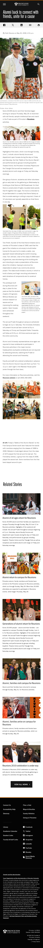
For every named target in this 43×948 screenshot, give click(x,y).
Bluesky (28, 852)
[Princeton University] (11, 931)
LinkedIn (29, 844)
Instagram (29, 835)
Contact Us (7, 805)
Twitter (28, 831)
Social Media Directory (30, 857)
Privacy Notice (36, 941)
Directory (6, 813)
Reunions (9, 378)
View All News (21, 784)
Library (5, 827)
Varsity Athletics (28, 813)
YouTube (29, 848)
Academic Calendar (10, 831)
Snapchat (29, 840)
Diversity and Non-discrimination (11, 874)
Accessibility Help (9, 809)
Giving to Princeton (29, 818)
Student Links (8, 835)
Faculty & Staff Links (10, 840)
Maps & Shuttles (29, 809)
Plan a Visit (27, 805)
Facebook (29, 827)
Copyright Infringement (34, 939)
